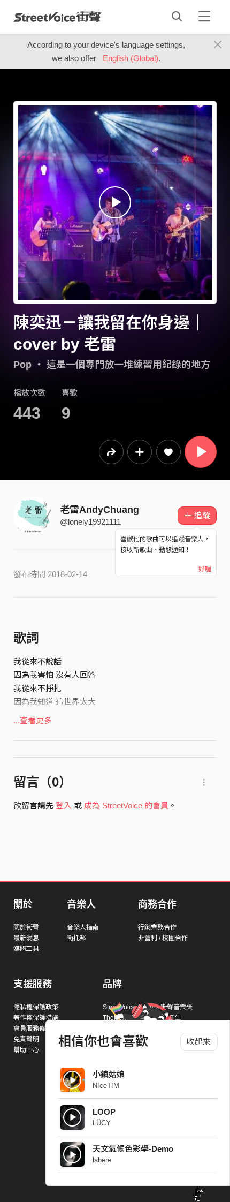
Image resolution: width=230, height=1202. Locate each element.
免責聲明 (26, 1039)
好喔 (204, 569)
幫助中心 (26, 1050)
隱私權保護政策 (35, 1007)
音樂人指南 (83, 927)
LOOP (104, 1111)
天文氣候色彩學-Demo (133, 1148)
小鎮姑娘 (109, 1074)
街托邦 (76, 938)
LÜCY (102, 1123)
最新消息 (26, 938)
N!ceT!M (106, 1086)
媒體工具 (26, 948)
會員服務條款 (32, 1028)
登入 (64, 805)
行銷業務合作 (157, 927)
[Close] (218, 45)
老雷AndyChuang (99, 509)
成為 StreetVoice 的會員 (126, 805)
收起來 (199, 1041)
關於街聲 (26, 927)
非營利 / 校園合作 (163, 938)
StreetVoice (57, 16)
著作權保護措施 (35, 1018)
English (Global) (130, 58)
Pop (22, 364)
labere (102, 1160)
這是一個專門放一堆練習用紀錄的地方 (128, 364)
